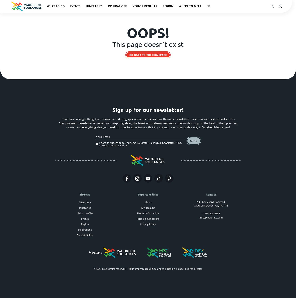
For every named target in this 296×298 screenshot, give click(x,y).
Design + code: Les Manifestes (184, 268)
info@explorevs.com (211, 217)
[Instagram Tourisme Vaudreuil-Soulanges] (137, 178)
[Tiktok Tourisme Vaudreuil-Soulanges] (159, 178)
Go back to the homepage (148, 55)
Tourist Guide (85, 235)
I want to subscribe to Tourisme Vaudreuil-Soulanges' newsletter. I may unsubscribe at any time (140, 144)
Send (194, 141)
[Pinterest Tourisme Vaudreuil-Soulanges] (169, 178)
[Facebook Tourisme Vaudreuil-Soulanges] (127, 178)
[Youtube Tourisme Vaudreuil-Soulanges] (148, 178)
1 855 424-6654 (211, 213)
